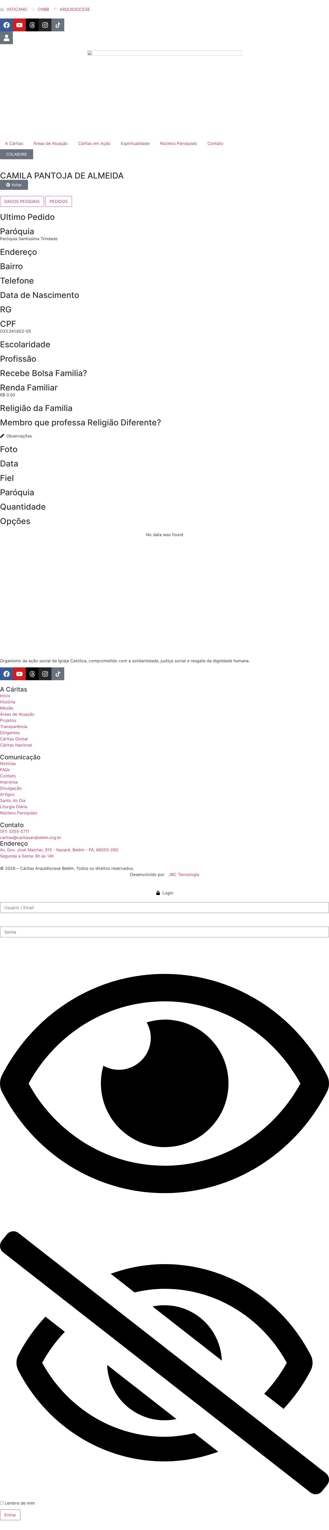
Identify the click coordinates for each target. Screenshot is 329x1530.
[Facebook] (6, 24)
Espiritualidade (135, 143)
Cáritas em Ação (94, 143)
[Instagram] (45, 24)
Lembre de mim (19, 1503)
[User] (6, 37)
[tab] (22, 201)
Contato (215, 143)
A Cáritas (14, 143)
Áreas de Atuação (50, 143)
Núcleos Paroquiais (178, 143)
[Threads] (32, 24)
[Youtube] (19, 24)
